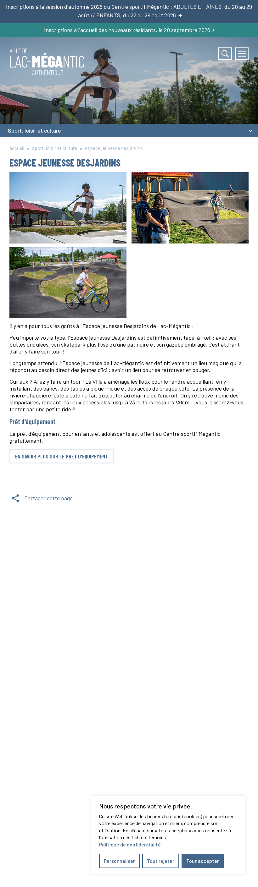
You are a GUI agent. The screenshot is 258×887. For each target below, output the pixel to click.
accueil (16, 148)
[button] (242, 54)
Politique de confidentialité (130, 844)
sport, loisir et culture (54, 148)
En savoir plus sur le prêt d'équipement (61, 456)
